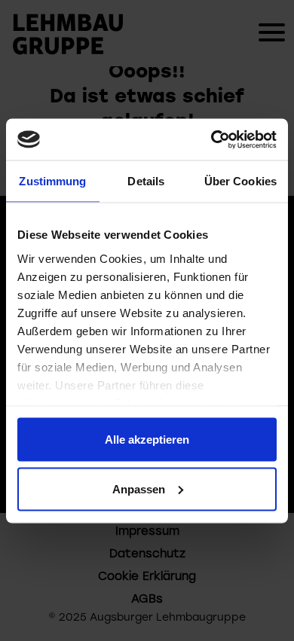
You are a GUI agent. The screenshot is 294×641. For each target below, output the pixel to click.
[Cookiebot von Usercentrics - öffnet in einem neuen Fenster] (211, 139)
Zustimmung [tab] (52, 181)
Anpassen (138, 488)
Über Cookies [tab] (240, 181)
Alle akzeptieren (147, 439)
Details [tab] (145, 181)
